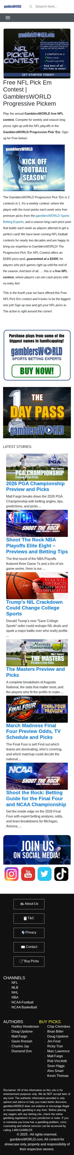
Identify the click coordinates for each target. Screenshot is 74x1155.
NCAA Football (23, 1002)
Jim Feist (53, 1041)
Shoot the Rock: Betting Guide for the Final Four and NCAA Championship (36, 798)
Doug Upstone (22, 1031)
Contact (31, 946)
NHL (15, 992)
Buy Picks (31, 961)
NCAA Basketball (24, 1007)
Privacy (30, 932)
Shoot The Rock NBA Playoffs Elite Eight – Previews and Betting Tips (37, 545)
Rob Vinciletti (57, 1061)
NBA (15, 997)
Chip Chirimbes (58, 1026)
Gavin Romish (22, 1041)
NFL (15, 982)
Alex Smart (55, 1071)
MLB (15, 987)
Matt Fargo (19, 1036)
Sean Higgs (56, 1066)
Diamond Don (22, 1051)
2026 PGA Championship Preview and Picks (35, 486)
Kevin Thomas (57, 1075)
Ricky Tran (55, 1046)
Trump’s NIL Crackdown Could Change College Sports (34, 608)
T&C (30, 918)
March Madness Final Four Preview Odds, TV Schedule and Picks (33, 731)
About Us (31, 903)
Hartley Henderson (25, 1026)
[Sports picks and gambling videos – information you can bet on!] (12, 6)
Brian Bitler (55, 1031)
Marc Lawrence (58, 1051)
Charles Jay (20, 1046)
